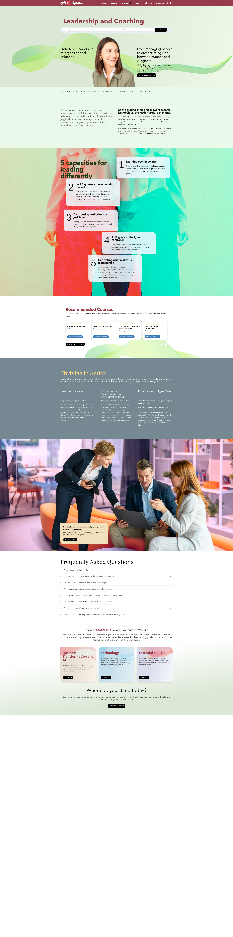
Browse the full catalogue (76, 344)
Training (103, 3)
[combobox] (77, 29)
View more (67, 677)
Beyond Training (107, 91)
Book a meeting (145, 91)
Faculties (113, 3)
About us (148, 3)
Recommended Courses (148, 75)
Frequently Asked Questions (126, 91)
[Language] (167, 3)
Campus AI (126, 3)
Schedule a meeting (117, 705)
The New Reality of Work (68, 91)
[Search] (171, 3)
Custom (138, 3)
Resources (160, 3)
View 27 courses (161, 30)
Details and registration (75, 336)
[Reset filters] (169, 29)
